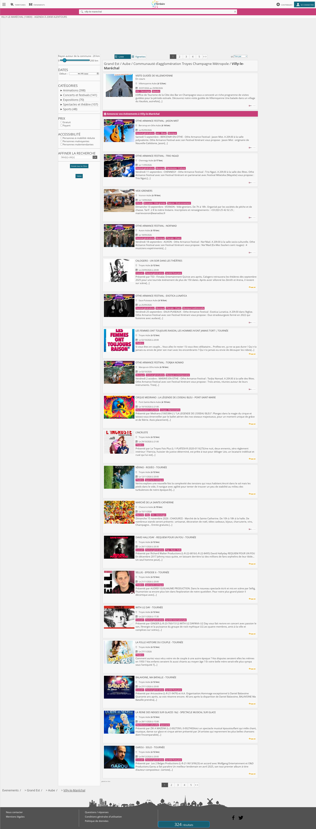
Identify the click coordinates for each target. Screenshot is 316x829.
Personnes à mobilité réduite (79, 138)
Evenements (10, 790)
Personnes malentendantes (78, 144)
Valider (79, 176)
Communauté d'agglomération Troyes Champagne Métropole (181, 63)
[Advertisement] (158, 36)
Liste (119, 56)
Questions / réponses (97, 812)
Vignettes (139, 56)
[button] (79, 167)
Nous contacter (14, 812)
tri (232, 56)
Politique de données (96, 821)
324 (184, 824)
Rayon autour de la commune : (75, 56)
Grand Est (111, 63)
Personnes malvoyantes (76, 141)
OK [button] (95, 157)
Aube (126, 63)
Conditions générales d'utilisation (103, 816)
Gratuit (67, 122)
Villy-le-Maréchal (74, 790)
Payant (66, 125)
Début (62, 73)
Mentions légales (15, 816)
